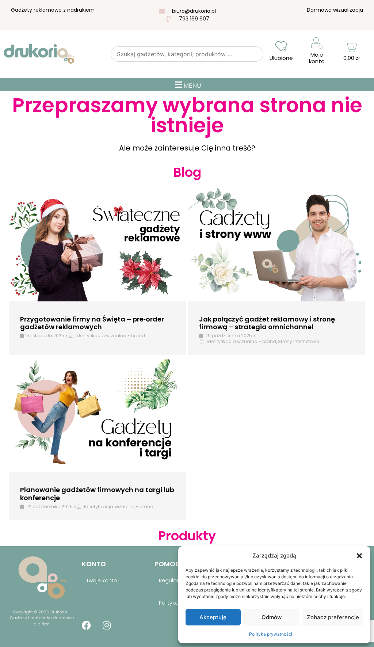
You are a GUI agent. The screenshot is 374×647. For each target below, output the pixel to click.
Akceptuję (212, 617)
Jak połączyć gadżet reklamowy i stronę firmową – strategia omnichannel (267, 323)
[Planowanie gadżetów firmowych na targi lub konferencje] (97, 414)
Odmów (272, 617)
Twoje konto (101, 580)
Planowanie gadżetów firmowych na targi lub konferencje (97, 493)
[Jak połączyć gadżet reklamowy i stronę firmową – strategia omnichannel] (276, 243)
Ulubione (281, 58)
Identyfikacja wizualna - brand (110, 335)
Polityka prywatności (270, 634)
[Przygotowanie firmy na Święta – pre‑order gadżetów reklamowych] (97, 243)
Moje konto (317, 58)
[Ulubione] (281, 46)
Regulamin (173, 580)
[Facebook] (86, 625)
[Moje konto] (317, 43)
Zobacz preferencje (333, 617)
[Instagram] (107, 625)
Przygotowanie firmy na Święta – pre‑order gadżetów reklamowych (92, 323)
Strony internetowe (298, 341)
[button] (359, 555)
